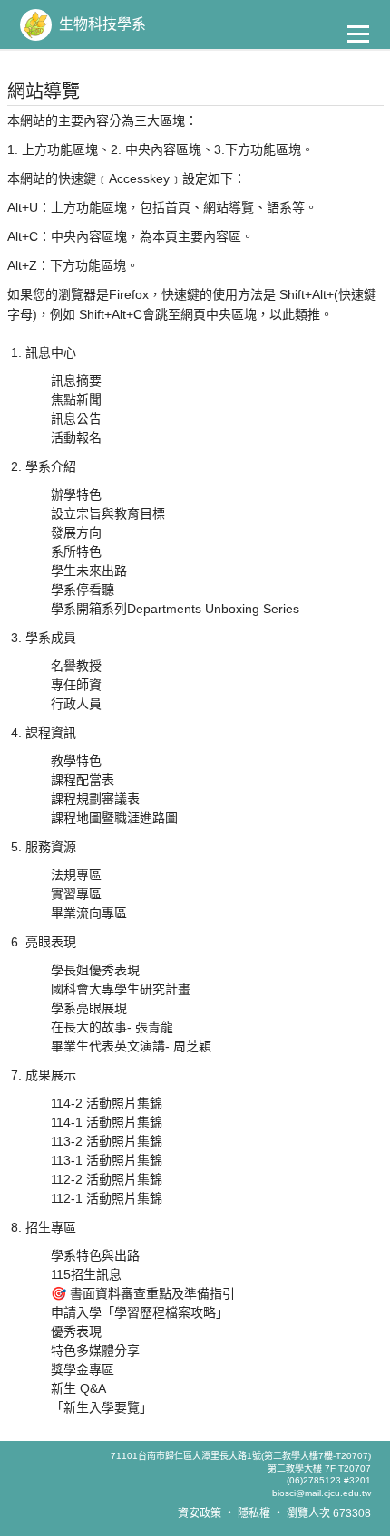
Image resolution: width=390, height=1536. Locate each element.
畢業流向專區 (89, 913)
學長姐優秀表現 (95, 970)
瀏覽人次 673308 (329, 1513)
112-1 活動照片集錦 (106, 1198)
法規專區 (76, 875)
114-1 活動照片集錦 (106, 1122)
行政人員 (76, 703)
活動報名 (76, 437)
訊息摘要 (76, 380)
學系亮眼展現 (89, 1008)
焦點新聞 (76, 399)
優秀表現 (76, 1331)
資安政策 (199, 1513)
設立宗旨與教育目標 (108, 513)
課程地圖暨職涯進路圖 (114, 818)
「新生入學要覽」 (101, 1407)
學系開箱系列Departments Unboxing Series (175, 608)
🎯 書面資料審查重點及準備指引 (143, 1293)
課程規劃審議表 (95, 799)
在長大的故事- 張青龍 (112, 1027)
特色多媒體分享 (95, 1350)
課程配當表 (82, 780)
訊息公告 (76, 418)
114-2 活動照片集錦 (106, 1103)
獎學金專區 (82, 1369)
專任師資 (76, 684)
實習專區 (76, 894)
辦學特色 (76, 494)
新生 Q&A (78, 1388)
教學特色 (76, 761)
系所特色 (76, 551)
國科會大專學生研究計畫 (120, 989)
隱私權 (254, 1513)
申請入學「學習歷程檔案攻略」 (140, 1312)
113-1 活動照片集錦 (106, 1160)
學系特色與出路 (95, 1255)
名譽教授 (76, 665)
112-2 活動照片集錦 (106, 1179)
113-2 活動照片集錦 (106, 1141)
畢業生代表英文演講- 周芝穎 (131, 1046)
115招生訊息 (86, 1274)
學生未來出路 (89, 570)
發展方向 (76, 532)
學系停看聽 (82, 589)
